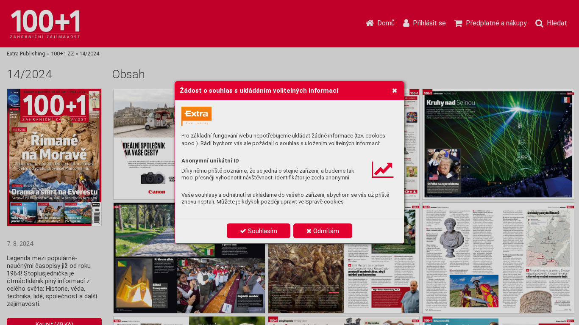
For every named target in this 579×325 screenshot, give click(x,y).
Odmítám (325, 231)
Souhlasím (261, 231)
